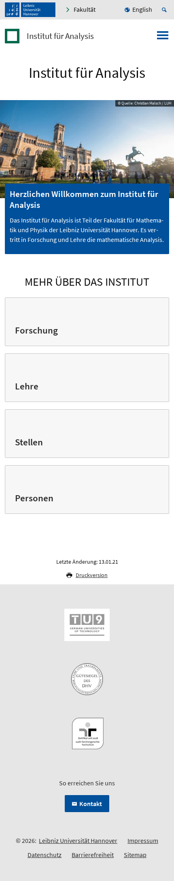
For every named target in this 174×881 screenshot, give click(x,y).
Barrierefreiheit (93, 855)
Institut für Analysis (60, 36)
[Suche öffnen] (165, 9)
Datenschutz (45, 855)
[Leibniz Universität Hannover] (30, 9)
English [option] (142, 9)
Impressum (142, 840)
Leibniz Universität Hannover (78, 840)
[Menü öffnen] (162, 38)
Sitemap (135, 855)
